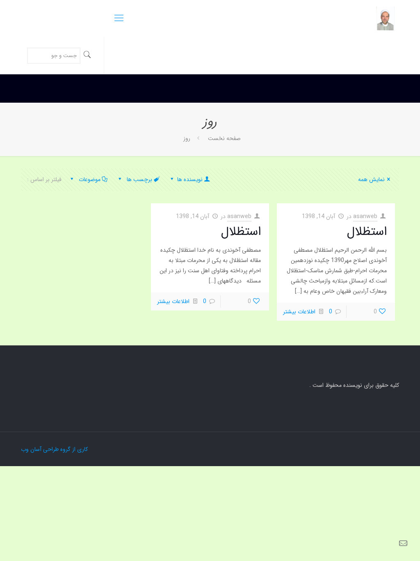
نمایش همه (371, 179)
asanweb (365, 216)
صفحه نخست (223, 138)
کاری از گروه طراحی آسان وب (54, 449)
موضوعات (88, 179)
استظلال (367, 231)
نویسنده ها (189, 179)
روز (186, 138)
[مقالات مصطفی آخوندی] (385, 18)
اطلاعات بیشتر (299, 311)
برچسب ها (138, 179)
